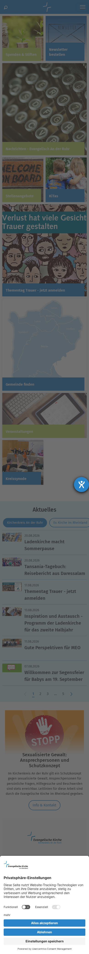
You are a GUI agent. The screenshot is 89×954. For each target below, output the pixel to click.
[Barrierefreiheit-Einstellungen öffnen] (81, 484)
